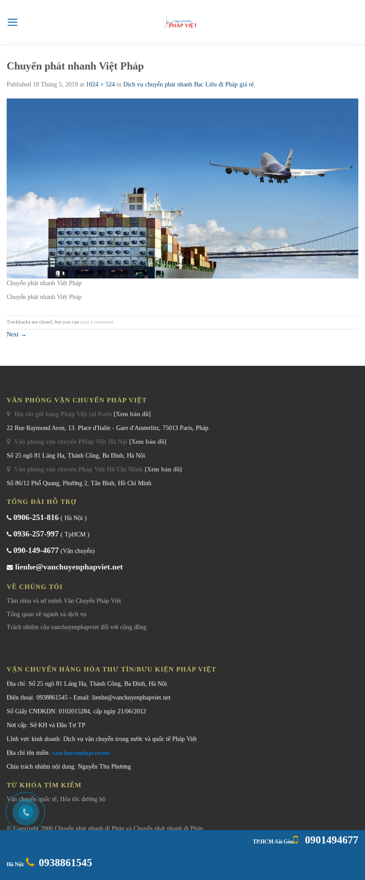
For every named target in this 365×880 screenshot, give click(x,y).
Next (17, 334)
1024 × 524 (100, 84)
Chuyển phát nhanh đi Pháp (90, 828)
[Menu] (13, 22)
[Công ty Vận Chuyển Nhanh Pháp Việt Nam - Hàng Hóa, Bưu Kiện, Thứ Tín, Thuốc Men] (182, 22)
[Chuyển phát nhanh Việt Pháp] (182, 187)
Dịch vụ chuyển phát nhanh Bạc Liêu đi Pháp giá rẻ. (189, 84)
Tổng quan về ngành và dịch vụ (46, 614)
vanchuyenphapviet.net (81, 752)
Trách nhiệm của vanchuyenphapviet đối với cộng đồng (76, 627)
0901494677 (330, 840)
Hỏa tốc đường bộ (82, 799)
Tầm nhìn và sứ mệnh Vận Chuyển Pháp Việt (64, 601)
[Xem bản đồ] (132, 414)
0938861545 (65, 862)
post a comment (97, 321)
